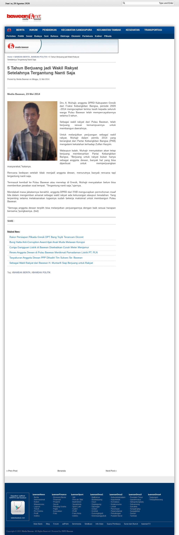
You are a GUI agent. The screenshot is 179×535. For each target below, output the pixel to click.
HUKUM (33, 30)
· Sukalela (133, 506)
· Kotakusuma (115, 504)
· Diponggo (95, 506)
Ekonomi (75, 36)
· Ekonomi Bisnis (59, 497)
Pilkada (108, 36)
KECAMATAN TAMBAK (109, 30)
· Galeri (74, 509)
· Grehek (94, 511)
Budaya (38, 36)
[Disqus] (61, 325)
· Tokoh (36, 509)
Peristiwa (11, 36)
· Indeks (36, 516)
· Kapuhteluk (115, 499)
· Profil (35, 513)
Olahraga (64, 36)
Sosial (29, 36)
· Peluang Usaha (59, 506)
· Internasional (39, 499)
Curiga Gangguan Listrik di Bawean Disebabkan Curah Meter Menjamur (49, 247)
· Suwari (132, 513)
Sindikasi (88, 524)
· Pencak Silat (77, 499)
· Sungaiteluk (134, 511)
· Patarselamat (116, 511)
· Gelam (93, 509)
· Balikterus (95, 497)
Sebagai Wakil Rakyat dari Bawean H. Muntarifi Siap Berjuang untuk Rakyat (51, 262)
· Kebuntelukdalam (117, 497)
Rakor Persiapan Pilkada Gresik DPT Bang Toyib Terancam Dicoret (46, 237)
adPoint (65, 524)
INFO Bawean (67, 531)
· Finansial (56, 499)
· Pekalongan (115, 513)
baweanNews (39, 494)
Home (9, 57)
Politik (21, 36)
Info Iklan (99, 524)
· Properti (56, 502)
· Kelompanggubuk (98, 516)
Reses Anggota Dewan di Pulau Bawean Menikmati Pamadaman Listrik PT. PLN (53, 252)
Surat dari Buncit (131, 524)
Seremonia (76, 524)
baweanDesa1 (96, 494)
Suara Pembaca (113, 524)
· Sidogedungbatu (136, 502)
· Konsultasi (57, 511)
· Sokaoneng (134, 504)
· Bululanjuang (96, 499)
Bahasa (54, 36)
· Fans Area (76, 513)
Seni (46, 36)
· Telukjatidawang (155, 499)
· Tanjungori (153, 497)
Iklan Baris (38, 524)
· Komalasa (114, 502)
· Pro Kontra (38, 511)
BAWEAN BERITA (22, 57)
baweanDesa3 (135, 494)
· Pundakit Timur (136, 497)
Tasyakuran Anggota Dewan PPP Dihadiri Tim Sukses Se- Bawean (46, 257)
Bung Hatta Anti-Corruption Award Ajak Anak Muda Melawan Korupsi (47, 242)
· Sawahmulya (135, 499)
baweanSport (77, 494)
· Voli (73, 497)
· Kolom (36, 502)
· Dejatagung (95, 504)
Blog (48, 524)
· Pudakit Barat (116, 516)
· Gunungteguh (96, 513)
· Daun (93, 502)
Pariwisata (87, 36)
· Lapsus (36, 506)
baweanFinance (59, 494)
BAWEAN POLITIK (39, 57)
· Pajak (55, 509)
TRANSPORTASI (153, 30)
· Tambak (133, 516)
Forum (56, 524)
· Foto (54, 513)
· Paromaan (115, 509)
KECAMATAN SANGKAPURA (76, 30)
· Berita (36, 497)
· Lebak (113, 506)
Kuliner (98, 36)
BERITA (20, 30)
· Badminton (76, 502)
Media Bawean (28, 531)
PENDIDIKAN (49, 30)
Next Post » (111, 471)
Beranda (62, 471)
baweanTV (146, 524)
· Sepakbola (76, 504)
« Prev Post (11, 471)
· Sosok (55, 504)
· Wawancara (38, 504)
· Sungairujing (134, 509)
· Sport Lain (76, 506)
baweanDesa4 (154, 494)
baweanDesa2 (116, 494)
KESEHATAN (132, 30)
